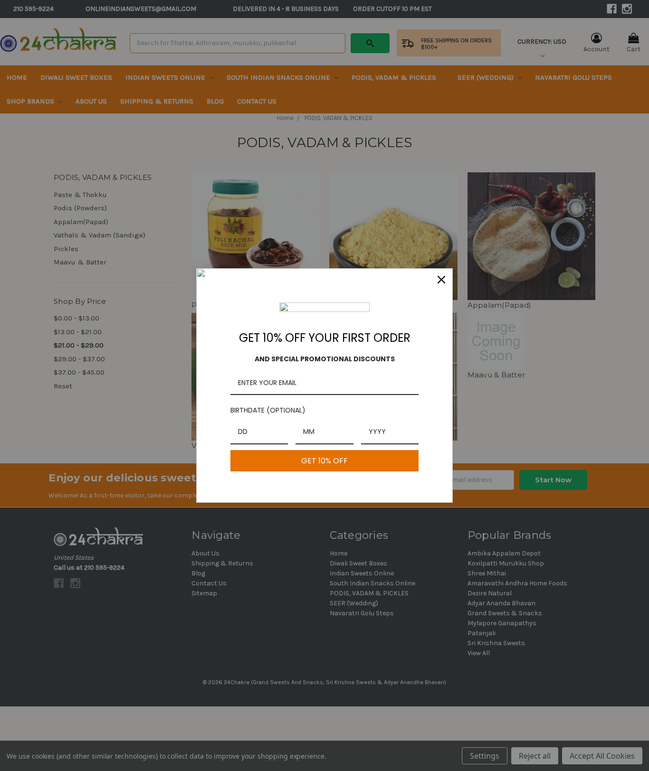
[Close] (441, 279)
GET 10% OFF (324, 460)
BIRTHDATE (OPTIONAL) (267, 410)
